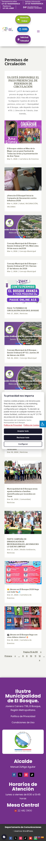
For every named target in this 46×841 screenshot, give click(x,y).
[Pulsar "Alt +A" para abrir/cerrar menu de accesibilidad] (42, 424)
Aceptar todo (23, 431)
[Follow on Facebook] (14, 775)
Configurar (23, 444)
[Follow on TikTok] (32, 775)
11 (35, 656)
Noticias (24, 313)
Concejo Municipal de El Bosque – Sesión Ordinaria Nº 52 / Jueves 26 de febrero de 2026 (23, 352)
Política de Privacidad (23, 716)
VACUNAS (11, 206)
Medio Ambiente (27, 549)
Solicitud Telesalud (24, 39)
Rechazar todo (23, 438)
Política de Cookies (31, 425)
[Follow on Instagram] (26, 775)
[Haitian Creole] (39, 837)
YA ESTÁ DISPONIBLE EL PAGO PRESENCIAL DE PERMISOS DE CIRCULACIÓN (23, 82)
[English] (35, 837)
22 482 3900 (25, 810)
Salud (21, 203)
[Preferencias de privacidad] (4, 836)
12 (40, 656)
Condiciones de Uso (23, 722)
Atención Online (24, 19)
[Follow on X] (20, 775)
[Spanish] (42, 837)
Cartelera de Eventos (29, 159)
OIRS (24, 29)
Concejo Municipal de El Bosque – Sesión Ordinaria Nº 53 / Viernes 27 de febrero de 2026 (22, 266)
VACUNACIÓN (31, 203)
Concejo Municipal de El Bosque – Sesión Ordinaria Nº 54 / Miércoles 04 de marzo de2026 (23, 245)
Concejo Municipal (27, 251)
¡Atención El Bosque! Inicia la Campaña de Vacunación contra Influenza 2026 (21, 198)
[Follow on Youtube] (30, 838)
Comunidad (25, 499)
